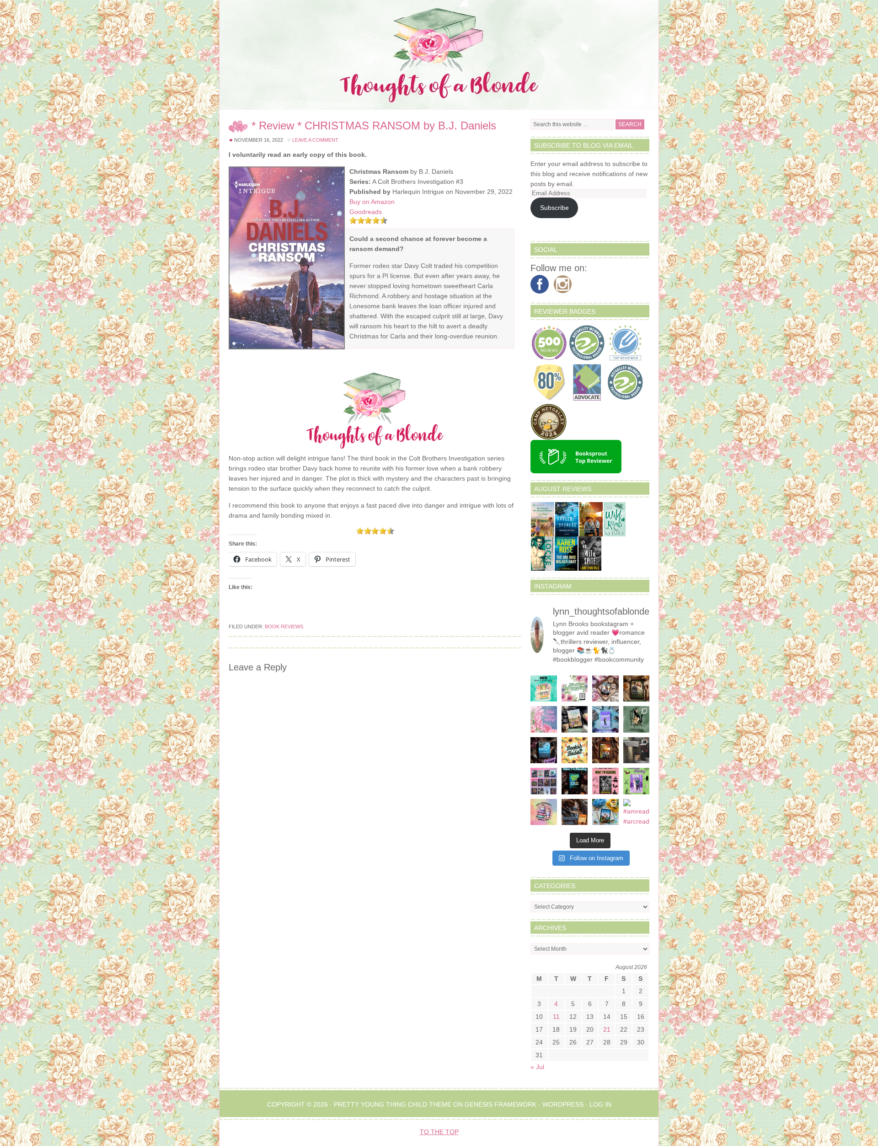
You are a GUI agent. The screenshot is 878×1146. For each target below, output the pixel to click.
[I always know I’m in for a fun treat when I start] (605, 781)
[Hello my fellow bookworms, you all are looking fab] (543, 781)
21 (606, 1029)
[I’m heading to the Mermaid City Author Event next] (605, 719)
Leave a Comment (315, 140)
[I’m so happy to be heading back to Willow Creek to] (575, 719)
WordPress (563, 1104)
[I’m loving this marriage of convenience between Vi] (636, 781)
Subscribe (554, 207)
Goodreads (365, 211)
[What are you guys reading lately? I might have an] (543, 719)
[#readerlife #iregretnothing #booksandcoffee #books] (543, 812)
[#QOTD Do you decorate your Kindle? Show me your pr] (575, 688)
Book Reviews (284, 626)
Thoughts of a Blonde (439, 55)
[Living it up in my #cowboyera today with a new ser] (575, 812)
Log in (600, 1104)
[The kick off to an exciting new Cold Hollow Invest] (543, 750)
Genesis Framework (500, 1104)
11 (556, 1016)
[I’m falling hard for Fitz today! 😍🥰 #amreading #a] (605, 688)
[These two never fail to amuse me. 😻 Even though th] (636, 750)
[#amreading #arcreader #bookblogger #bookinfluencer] (636, 812)
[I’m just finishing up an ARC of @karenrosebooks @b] (575, 781)
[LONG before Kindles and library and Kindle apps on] (543, 688)
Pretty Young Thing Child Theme (392, 1104)
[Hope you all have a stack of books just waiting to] (575, 750)
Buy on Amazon (372, 201)
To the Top (439, 1131)
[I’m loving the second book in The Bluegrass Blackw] (605, 750)
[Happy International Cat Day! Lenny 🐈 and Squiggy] (636, 719)
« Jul (537, 1067)
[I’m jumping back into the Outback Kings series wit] (636, 688)
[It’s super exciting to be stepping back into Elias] (605, 812)
